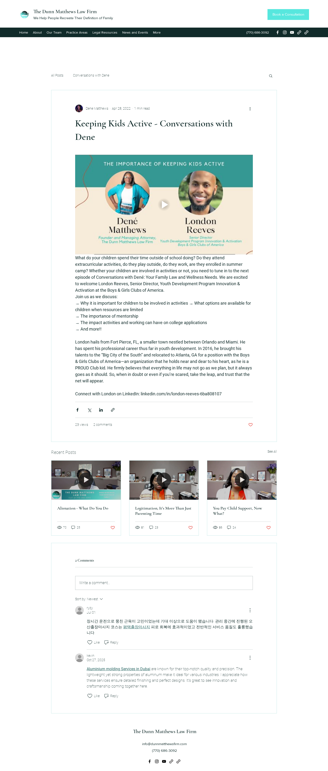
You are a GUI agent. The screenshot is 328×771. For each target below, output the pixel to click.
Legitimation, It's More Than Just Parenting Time (163, 510)
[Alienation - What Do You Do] (86, 480)
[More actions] (250, 108)
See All (272, 451)
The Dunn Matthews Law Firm (65, 11)
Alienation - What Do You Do (82, 508)
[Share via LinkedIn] (101, 410)
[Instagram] (284, 32)
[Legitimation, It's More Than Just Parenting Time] (164, 480)
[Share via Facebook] (77, 410)
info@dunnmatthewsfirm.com (164, 744)
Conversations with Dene (91, 75)
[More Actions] (250, 610)
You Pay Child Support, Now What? (237, 510)
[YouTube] (292, 32)
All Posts (57, 75)
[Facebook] (277, 32)
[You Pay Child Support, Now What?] (242, 480)
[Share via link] (112, 410)
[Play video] (164, 205)
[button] (270, 75)
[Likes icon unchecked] (90, 642)
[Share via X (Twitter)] (89, 410)
